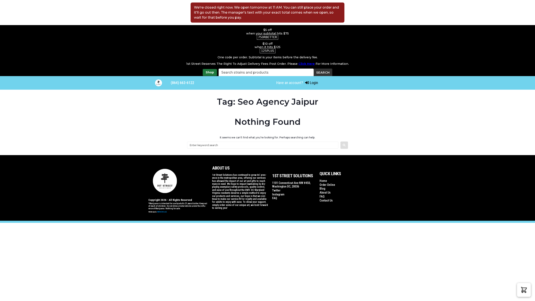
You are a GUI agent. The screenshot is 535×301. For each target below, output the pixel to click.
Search (323, 72)
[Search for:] (262, 145)
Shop (210, 72)
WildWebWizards (162, 212)
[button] (524, 290)
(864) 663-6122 (182, 82)
